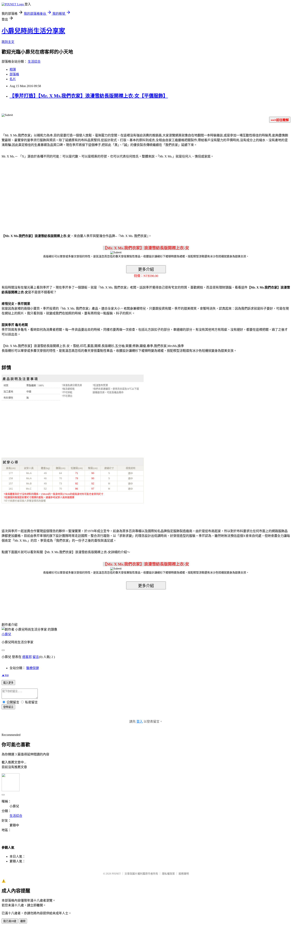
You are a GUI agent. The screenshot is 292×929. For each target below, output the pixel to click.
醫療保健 (32, 668)
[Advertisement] (35, 194)
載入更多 (8, 682)
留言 (36, 657)
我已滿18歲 (9, 921)
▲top (5, 675)
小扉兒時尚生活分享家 (33, 30)
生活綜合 (34, 61)
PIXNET (116, 873)
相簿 (13, 69)
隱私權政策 (168, 873)
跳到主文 (8, 42)
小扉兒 (6, 634)
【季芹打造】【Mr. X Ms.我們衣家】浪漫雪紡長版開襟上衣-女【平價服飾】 (89, 95)
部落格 (14, 74)
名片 (13, 79)
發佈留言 (8, 706)
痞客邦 (27, 657)
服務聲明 (184, 873)
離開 (22, 921)
